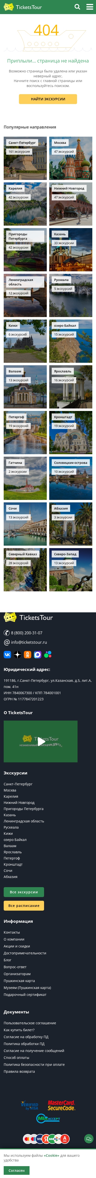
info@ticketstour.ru (25, 642)
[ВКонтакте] (7, 654)
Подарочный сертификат (25, 994)
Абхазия (10, 876)
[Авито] (47, 654)
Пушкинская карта (19, 980)
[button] (89, 7)
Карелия (11, 796)
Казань (10, 815)
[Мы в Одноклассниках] (27, 654)
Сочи (8, 870)
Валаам (10, 845)
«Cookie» (51, 1155)
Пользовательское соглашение (30, 1023)
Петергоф (12, 858)
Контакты (12, 932)
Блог (7, 960)
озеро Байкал (15, 839)
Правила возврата (19, 1071)
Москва (10, 790)
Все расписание (24, 905)
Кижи (8, 833)
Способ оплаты (16, 1057)
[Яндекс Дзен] (17, 654)
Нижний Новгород (19, 802)
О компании (14, 939)
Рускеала (11, 827)
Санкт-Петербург (18, 784)
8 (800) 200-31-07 (26, 633)
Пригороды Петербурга (24, 808)
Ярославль (13, 852)
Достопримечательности (25, 953)
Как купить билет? (19, 1030)
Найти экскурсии (48, 99)
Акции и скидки (17, 946)
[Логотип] (23, 7)
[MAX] (37, 654)
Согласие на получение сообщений (34, 1050)
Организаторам (17, 973)
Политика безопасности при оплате (34, 1064)
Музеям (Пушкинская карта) (27, 987)
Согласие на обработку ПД (26, 1036)
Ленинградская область (24, 821)
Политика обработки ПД (24, 1043)
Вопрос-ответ (15, 966)
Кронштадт (13, 864)
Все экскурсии (24, 892)
